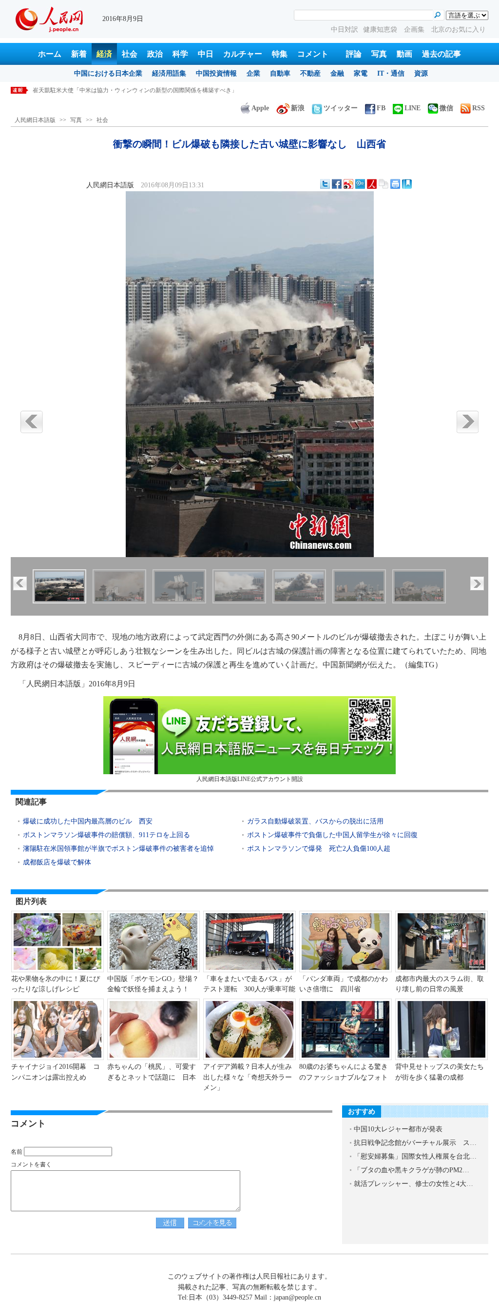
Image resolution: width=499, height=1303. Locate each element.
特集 (280, 54)
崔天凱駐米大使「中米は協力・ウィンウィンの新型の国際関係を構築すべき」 (135, 90)
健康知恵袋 (381, 29)
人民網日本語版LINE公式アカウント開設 (249, 779)
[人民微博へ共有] (372, 184)
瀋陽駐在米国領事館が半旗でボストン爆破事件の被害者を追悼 (118, 848)
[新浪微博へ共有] (348, 184)
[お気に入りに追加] (407, 184)
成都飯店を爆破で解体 (57, 862)
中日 (205, 54)
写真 (379, 54)
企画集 (415, 29)
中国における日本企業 (108, 73)
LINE (412, 108)
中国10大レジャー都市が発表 (398, 1129)
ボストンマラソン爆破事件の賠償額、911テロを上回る (106, 835)
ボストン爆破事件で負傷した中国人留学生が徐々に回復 (332, 835)
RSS (478, 108)
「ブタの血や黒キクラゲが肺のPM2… (411, 1170)
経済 (104, 54)
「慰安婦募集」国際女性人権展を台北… (415, 1156)
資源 (421, 73)
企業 (253, 73)
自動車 (280, 73)
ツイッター (341, 108)
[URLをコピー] (383, 184)
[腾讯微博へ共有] (360, 184)
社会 (129, 54)
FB (381, 108)
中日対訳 (344, 29)
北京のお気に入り (458, 29)
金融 (337, 73)
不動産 (310, 73)
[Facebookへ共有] (337, 184)
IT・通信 (390, 73)
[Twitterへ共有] (325, 184)
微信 (446, 108)
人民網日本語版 (35, 120)
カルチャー (242, 54)
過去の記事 (441, 54)
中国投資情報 (216, 73)
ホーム (49, 54)
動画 (404, 54)
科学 (180, 54)
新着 (79, 54)
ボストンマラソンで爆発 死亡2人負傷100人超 (318, 848)
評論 (354, 54)
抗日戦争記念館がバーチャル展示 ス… (415, 1142)
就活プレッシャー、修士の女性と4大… (413, 1183)
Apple (260, 108)
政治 (155, 54)
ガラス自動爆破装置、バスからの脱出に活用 (315, 821)
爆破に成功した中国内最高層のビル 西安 (88, 821)
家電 (360, 73)
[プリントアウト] (395, 184)
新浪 (298, 108)
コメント (312, 54)
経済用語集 (169, 73)
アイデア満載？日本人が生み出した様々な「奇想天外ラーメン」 (247, 1077)
